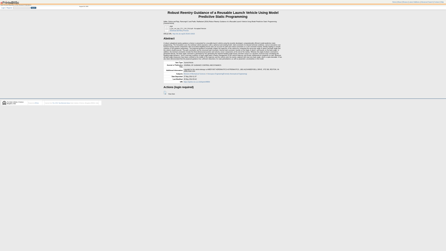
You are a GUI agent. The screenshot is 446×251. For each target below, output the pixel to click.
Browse (405, 2)
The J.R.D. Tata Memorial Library (61, 103)
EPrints (37, 103)
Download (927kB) (176, 30)
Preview (186, 30)
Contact (436, 2)
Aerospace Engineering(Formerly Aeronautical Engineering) (227, 74)
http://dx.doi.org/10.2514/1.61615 (184, 34)
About (399, 2)
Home (394, 2)
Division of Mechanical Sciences (195, 74)
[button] (165, 92)
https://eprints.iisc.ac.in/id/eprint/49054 (197, 82)
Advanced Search (427, 2)
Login (3, 8)
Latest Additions (414, 2)
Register (9, 8)
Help (442, 2)
